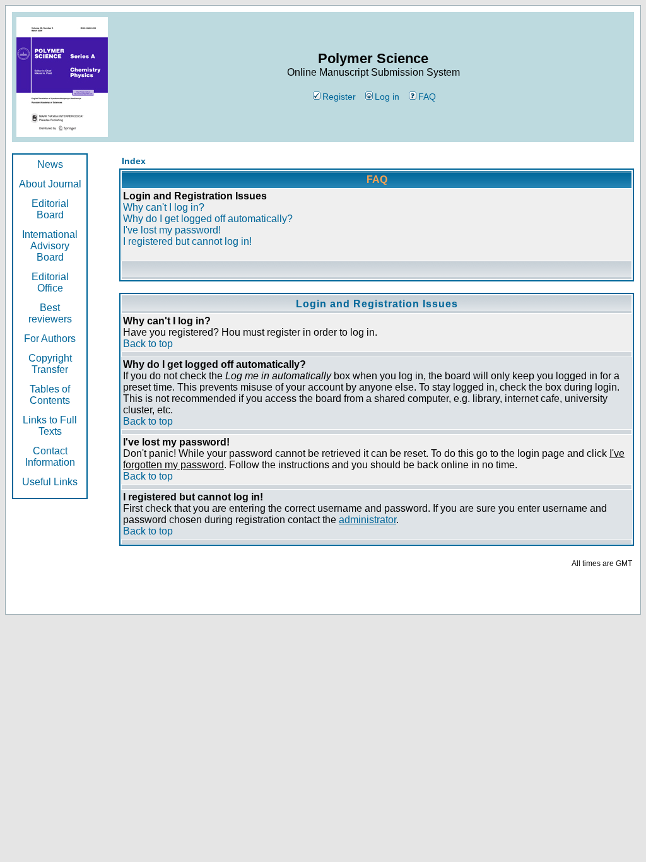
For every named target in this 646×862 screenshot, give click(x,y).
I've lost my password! (172, 230)
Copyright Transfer (50, 364)
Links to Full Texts (50, 426)
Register (339, 97)
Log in (387, 97)
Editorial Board (50, 209)
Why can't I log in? (163, 207)
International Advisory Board (50, 246)
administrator (367, 519)
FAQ (427, 97)
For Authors (50, 338)
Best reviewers (50, 313)
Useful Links (50, 481)
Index (134, 161)
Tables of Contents (50, 395)
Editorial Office (50, 282)
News (50, 164)
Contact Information (50, 457)
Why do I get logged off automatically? (208, 218)
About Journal (50, 184)
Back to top (148, 343)
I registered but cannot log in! (187, 241)
